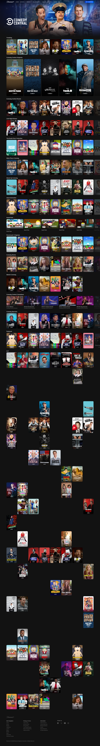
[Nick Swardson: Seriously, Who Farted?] (44, 604)
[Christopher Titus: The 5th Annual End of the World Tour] (77, 409)
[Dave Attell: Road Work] (66, 457)
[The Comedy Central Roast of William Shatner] (33, 441)
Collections (8, 727)
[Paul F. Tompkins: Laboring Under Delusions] (44, 620)
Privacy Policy (26, 725)
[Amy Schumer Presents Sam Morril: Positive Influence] (11, 376)
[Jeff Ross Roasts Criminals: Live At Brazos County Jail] (55, 522)
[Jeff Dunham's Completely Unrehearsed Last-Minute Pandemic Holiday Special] (11, 522)
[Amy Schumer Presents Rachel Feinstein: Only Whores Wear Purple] (88, 360)
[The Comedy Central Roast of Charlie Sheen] (44, 425)
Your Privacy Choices (27, 727)
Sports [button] (49, 1)
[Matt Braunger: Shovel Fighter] (33, 587)
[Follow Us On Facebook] (58, 723)
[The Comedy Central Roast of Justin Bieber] (88, 425)
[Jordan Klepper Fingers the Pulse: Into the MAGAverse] (44, 555)
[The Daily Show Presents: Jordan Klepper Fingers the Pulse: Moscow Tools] (55, 555)
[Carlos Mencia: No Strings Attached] (33, 409)
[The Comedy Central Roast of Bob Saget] (22, 425)
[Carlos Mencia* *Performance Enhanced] (11, 409)
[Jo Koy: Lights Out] (22, 539)
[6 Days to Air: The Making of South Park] (11, 360)
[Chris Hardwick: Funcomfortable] (66, 409)
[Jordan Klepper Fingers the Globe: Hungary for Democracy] (22, 555)
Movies (7, 725)
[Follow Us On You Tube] (65, 723)
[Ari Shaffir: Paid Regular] (55, 376)
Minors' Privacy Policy (27, 728)
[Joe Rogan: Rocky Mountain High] (55, 539)
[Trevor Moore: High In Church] (66, 685)
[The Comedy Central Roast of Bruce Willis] (33, 425)
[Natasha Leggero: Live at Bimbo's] (88, 587)
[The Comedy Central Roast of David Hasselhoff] (55, 425)
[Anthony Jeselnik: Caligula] (44, 376)
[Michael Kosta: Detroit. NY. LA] (44, 587)
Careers (41, 727)
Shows (7, 724)
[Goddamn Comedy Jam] (55, 490)
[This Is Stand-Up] (11, 685)
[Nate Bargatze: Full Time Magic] (11, 604)
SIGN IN (81, 1)
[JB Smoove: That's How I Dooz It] (55, 506)
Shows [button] (22, 1)
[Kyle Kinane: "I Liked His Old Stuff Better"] (55, 571)
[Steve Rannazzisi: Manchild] (11, 669)
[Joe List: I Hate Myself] (44, 539)
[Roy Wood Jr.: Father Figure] (33, 636)
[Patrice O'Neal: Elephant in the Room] (22, 620)
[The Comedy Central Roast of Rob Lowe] (22, 441)
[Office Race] (88, 604)
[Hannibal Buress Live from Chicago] (88, 490)
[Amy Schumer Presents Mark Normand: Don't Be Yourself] (77, 360)
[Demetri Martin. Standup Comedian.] (11, 474)
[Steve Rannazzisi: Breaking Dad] (88, 652)
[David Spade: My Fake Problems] (77, 457)
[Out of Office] (11, 620)
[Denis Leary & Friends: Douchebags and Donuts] (22, 474)
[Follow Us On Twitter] (61, 723)
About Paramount (43, 728)
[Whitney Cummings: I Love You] (66, 701)
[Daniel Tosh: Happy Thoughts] (55, 457)
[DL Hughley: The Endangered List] (22, 457)
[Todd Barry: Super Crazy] (33, 685)
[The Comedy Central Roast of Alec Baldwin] (11, 425)
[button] (11, 47)
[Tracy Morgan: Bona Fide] (55, 685)
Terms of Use (25, 722)
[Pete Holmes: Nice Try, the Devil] (66, 620)
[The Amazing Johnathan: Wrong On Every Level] (66, 360)
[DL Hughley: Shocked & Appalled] (11, 457)
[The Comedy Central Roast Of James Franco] (77, 425)
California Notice (26, 730)
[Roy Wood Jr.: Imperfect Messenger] (44, 636)
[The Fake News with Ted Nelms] (44, 490)
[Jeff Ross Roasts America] (33, 522)
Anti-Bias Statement (44, 730)
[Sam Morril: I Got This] (55, 652)
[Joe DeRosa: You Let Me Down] (33, 539)
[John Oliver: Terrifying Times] (88, 539)
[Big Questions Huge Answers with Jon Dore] (33, 392)
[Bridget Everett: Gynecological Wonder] (55, 392)
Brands (7, 731)
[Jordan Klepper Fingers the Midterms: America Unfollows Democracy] (33, 555)
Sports (7, 730)
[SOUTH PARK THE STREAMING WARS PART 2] (11, 652)
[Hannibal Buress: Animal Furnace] (77, 490)
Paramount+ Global (10, 736)
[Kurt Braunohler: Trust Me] (33, 571)
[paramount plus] (10, 2)
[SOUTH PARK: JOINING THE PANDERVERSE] (22, 652)
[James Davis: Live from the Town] (66, 506)
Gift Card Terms (26, 724)
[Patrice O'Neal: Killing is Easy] (33, 620)
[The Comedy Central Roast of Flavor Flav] (66, 425)
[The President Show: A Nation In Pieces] (77, 620)
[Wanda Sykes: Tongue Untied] (55, 701)
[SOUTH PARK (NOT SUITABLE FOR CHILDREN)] (33, 652)
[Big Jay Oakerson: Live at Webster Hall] (22, 392)
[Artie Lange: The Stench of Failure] (66, 376)
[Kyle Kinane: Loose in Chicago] (66, 571)
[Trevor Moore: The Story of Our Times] (77, 685)
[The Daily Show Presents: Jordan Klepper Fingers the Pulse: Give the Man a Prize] (77, 669)
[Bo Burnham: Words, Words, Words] (44, 392)
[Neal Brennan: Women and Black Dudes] (33, 604)
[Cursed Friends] (88, 441)
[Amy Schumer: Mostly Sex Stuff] (22, 376)
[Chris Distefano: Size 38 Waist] (55, 409)
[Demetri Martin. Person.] (88, 457)
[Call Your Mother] (88, 392)
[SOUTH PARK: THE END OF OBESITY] (44, 652)
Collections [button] (36, 1)
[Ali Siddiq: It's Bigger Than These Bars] (55, 360)
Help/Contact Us (43, 722)
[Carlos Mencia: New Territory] (22, 409)
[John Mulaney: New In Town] (66, 539)
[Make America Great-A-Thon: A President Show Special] (11, 587)
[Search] (59, 2)
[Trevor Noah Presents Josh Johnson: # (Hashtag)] (88, 685)
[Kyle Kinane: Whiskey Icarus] (77, 571)
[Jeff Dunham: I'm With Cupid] (88, 506)
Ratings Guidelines (43, 725)
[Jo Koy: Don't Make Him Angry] (11, 539)
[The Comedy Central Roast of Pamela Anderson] (11, 441)
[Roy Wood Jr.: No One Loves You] (55, 636)
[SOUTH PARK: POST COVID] (88, 636)
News (55, 1)
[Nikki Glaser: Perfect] (66, 604)
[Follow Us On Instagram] (68, 723)
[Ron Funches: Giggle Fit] (22, 636)
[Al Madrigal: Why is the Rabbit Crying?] (44, 360)
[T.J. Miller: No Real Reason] (33, 669)
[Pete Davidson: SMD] (55, 620)
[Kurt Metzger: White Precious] (44, 571)
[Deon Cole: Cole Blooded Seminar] (33, 474)
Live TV (44, 1)
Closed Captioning (43, 724)
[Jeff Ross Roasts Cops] (44, 522)
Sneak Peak (8, 734)
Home (17, 1)
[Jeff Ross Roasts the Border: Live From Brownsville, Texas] (66, 522)
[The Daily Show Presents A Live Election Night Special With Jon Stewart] (33, 457)
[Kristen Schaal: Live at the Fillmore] (11, 571)
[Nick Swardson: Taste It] (55, 604)
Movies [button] (29, 1)
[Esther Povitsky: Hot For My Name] (11, 490)
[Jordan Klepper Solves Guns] (11, 555)
